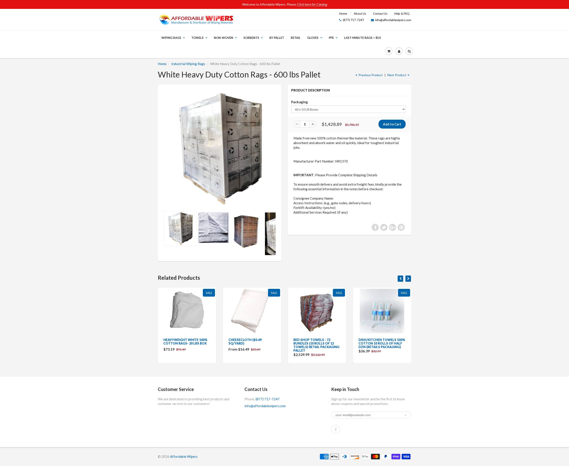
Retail (296, 38)
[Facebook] (335, 429)
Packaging (299, 102)
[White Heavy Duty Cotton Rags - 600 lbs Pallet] (219, 148)
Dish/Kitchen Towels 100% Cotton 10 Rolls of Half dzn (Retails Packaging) (382, 343)
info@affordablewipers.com (393, 20)
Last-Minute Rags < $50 (362, 38)
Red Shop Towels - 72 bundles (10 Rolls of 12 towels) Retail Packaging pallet (316, 345)
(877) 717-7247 (353, 20)
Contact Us (380, 13)
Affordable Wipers (184, 456)
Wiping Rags (171, 38)
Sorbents (251, 38)
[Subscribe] (405, 415)
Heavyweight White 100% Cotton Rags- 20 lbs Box (185, 341)
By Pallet (276, 38)
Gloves (313, 38)
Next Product (397, 75)
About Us (360, 13)
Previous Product (370, 75)
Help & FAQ (401, 13)
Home (343, 13)
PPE (331, 38)
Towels (197, 38)
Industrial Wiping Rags (188, 64)
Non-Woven (223, 38)
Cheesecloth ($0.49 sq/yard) (245, 341)
